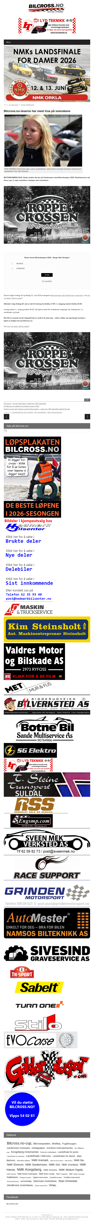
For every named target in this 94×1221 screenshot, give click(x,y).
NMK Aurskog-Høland (56, 1160)
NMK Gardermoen (54, 412)
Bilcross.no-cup (19, 1143)
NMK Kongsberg (29, 1169)
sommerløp (25, 1181)
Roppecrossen (25, 1177)
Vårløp (52, 1185)
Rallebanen (12, 1177)
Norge (19, 264)
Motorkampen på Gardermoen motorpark (67, 295)
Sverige (20, 268)
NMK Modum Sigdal (71, 1169)
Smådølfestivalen (55, 1177)
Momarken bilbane (23, 1160)
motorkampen (40, 412)
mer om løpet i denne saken (18, 326)
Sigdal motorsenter (40, 1177)
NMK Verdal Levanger (76, 1174)
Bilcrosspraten (41, 1143)
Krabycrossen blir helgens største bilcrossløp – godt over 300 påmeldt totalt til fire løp (37, 409)
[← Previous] (6, 416)
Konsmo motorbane (48, 1152)
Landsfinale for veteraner (15, 1156)
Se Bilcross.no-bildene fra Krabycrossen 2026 (21, 406)
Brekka (56, 1143)
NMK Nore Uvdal (46, 1174)
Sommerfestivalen (13, 1181)
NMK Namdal (11, 1174)
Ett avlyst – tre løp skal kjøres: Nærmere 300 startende (25, 404)
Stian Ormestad (27, 105)
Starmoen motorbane (44, 1181)
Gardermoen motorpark (22, 412)
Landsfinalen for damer (64, 1156)
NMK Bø (79, 1160)
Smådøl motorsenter (72, 1177)
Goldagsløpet (38, 1148)
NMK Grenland (70, 1164)
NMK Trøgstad (61, 1174)
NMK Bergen (68, 1160)
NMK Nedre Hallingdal (27, 1174)
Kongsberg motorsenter (24, 1151)
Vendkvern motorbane (20, 1185)
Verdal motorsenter (41, 1185)
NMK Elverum (15, 1164)
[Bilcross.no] (47, 13)
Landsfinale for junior (68, 1152)
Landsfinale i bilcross (38, 1156)
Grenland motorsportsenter (60, 1148)
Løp (87, 400)
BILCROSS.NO (12, 1204)
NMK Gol (54, 1164)
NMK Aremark (40, 1160)
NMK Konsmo (50, 1170)
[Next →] (87, 416)
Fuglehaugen (69, 1143)
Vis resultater (47, 281)
